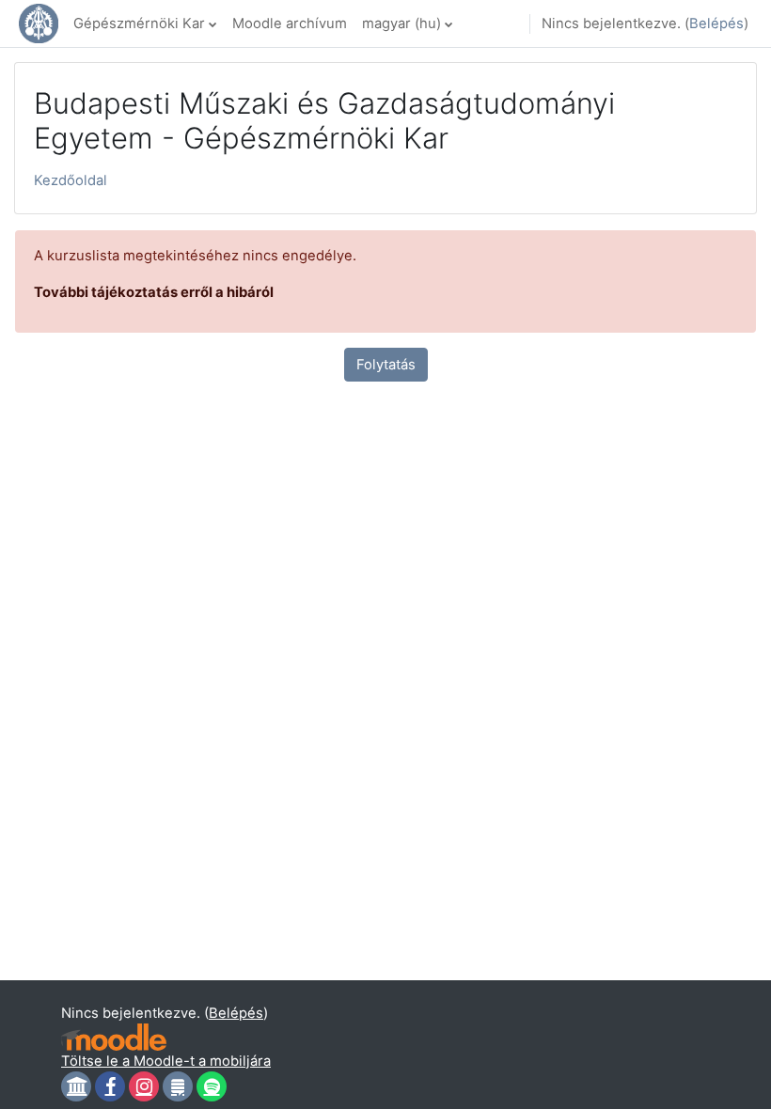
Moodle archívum (289, 23)
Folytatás (386, 364)
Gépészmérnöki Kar (139, 23)
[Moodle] (113, 1037)
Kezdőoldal (70, 180)
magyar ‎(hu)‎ (401, 23)
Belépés (716, 23)
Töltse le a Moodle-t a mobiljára (166, 1061)
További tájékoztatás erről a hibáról (154, 292)
